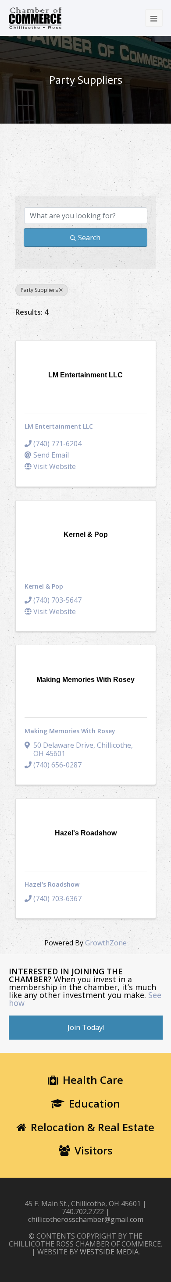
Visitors (94, 1150)
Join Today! (86, 1027)
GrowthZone (106, 943)
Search (89, 237)
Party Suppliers (39, 290)
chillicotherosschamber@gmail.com (85, 1219)
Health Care (93, 1079)
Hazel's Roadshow (52, 884)
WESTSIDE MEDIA (109, 1252)
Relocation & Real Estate (92, 1127)
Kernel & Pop (44, 586)
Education (94, 1103)
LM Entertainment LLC (59, 426)
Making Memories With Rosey (70, 731)
